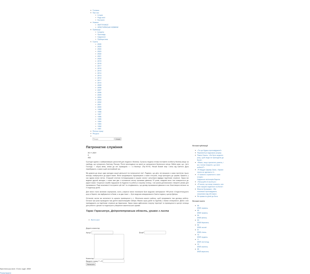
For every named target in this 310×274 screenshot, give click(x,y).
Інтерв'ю (100, 32)
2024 (99, 49)
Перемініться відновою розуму (209, 152)
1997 (99, 114)
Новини (96, 22)
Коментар (90, 258)
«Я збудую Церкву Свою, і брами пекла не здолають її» (210, 170)
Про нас (96, 12)
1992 (99, 126)
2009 (99, 85)
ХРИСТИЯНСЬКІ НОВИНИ (107, 27)
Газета (95, 41)
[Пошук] (94, 136)
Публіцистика (102, 39)
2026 (99, 44)
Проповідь (101, 34)
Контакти (101, 20)
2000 (99, 107)
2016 (99, 68)
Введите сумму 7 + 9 (94, 261)
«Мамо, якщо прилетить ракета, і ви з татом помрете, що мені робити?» (210, 164)
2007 (99, 90)
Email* (141, 232)
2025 (99, 46)
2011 (99, 80)
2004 (99, 97)
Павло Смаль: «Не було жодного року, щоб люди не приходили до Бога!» (210, 157)
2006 (99, 92)
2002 (99, 102)
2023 (99, 51)
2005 (99, 95)
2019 (99, 61)
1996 (99, 116)
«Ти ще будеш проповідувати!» (209, 150)
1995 (99, 119)
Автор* (88, 232)
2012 (99, 78)
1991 (99, 128)
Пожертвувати (5, 273)
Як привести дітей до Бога (207, 196)
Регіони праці (98, 131)
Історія (100, 15)
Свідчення (101, 37)
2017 (99, 66)
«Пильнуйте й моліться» (206, 181)
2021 (99, 56)
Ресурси (96, 133)
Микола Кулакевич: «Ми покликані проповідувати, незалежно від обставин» (207, 191)
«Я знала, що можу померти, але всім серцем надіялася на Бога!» (210, 185)
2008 (99, 87)
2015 (99, 70)
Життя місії (95, 220)
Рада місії (101, 17)
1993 (99, 124)
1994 (99, 121)
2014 (99, 73)
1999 (99, 109)
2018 (99, 63)
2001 (99, 104)
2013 (99, 75)
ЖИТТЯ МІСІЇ (102, 24)
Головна (96, 10)
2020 (99, 58)
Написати (91, 264)
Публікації (96, 29)
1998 (99, 111)
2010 (99, 82)
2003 (99, 99)
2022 (99, 53)
